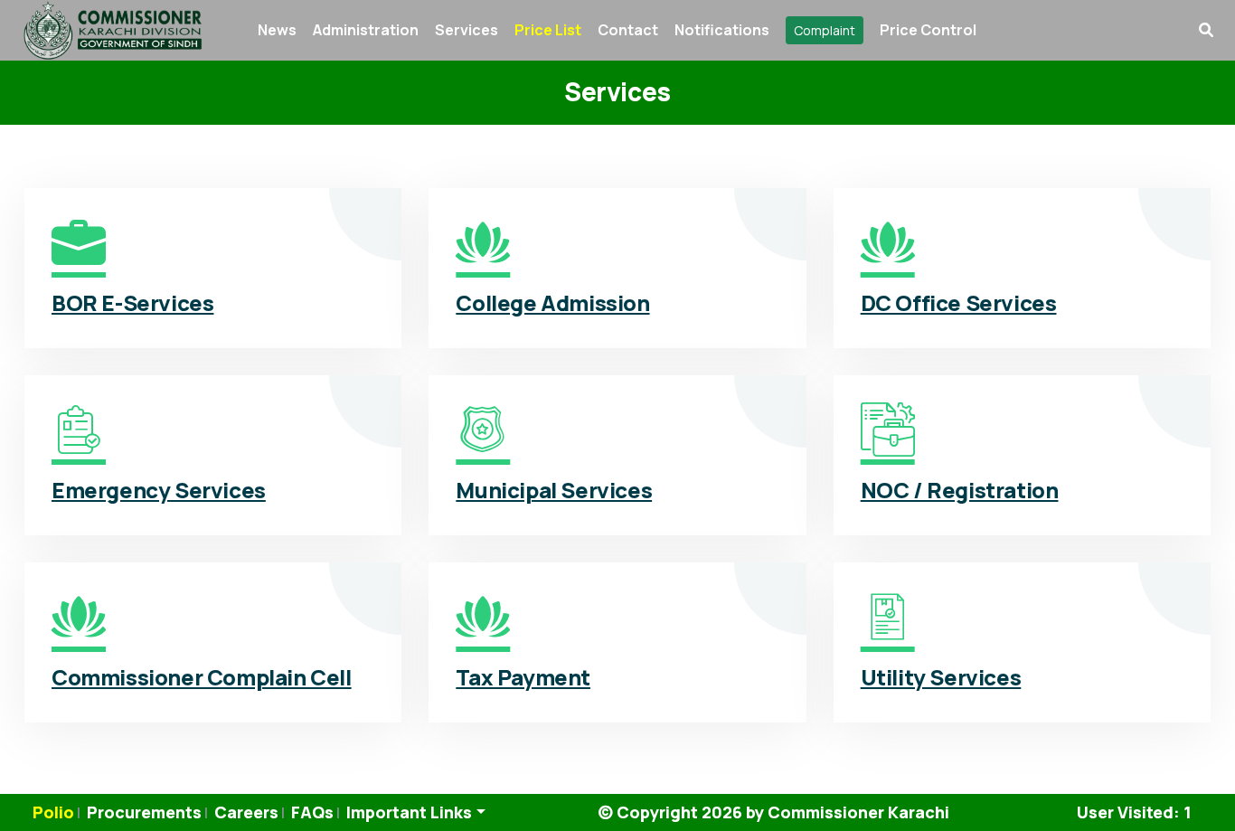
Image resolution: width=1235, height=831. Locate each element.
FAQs (312, 812)
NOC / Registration (960, 490)
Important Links (409, 812)
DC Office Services (959, 302)
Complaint (824, 30)
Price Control (928, 30)
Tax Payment (523, 677)
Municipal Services (554, 490)
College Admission (552, 302)
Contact (628, 30)
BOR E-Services (132, 302)
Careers (246, 812)
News (277, 30)
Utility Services (941, 677)
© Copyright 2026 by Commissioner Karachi (773, 812)
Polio (53, 812)
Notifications (721, 30)
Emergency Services (159, 490)
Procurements (144, 812)
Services (466, 30)
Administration (366, 30)
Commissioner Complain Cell (202, 677)
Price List (547, 30)
